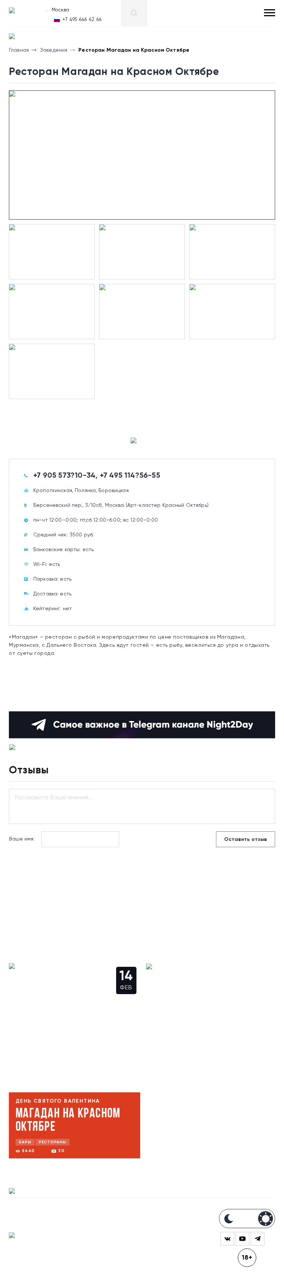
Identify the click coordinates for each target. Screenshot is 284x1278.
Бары (25, 1142)
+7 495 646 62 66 (82, 19)
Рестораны (52, 1142)
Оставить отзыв (245, 839)
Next (11, 157)
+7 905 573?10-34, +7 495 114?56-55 (96, 476)
